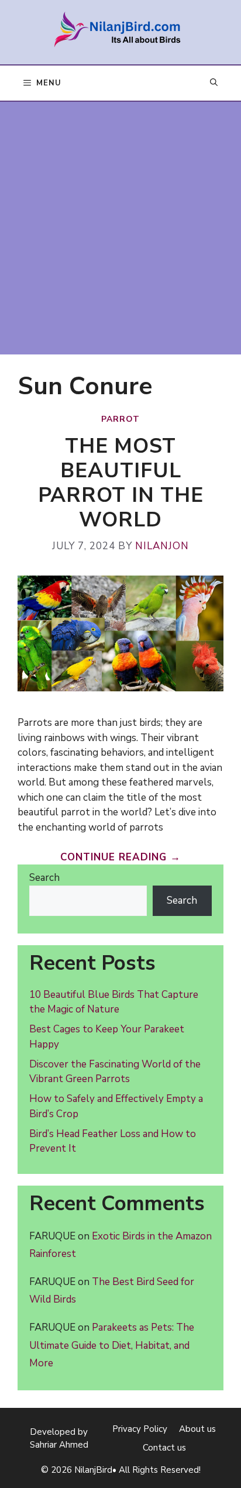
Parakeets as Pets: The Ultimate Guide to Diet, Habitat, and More (111, 1345)
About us (197, 1429)
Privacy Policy (139, 1429)
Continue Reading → (120, 857)
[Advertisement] (120, 228)
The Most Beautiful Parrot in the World (121, 482)
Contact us (164, 1447)
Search (44, 877)
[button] (213, 83)
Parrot (120, 419)
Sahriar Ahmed (59, 1445)
